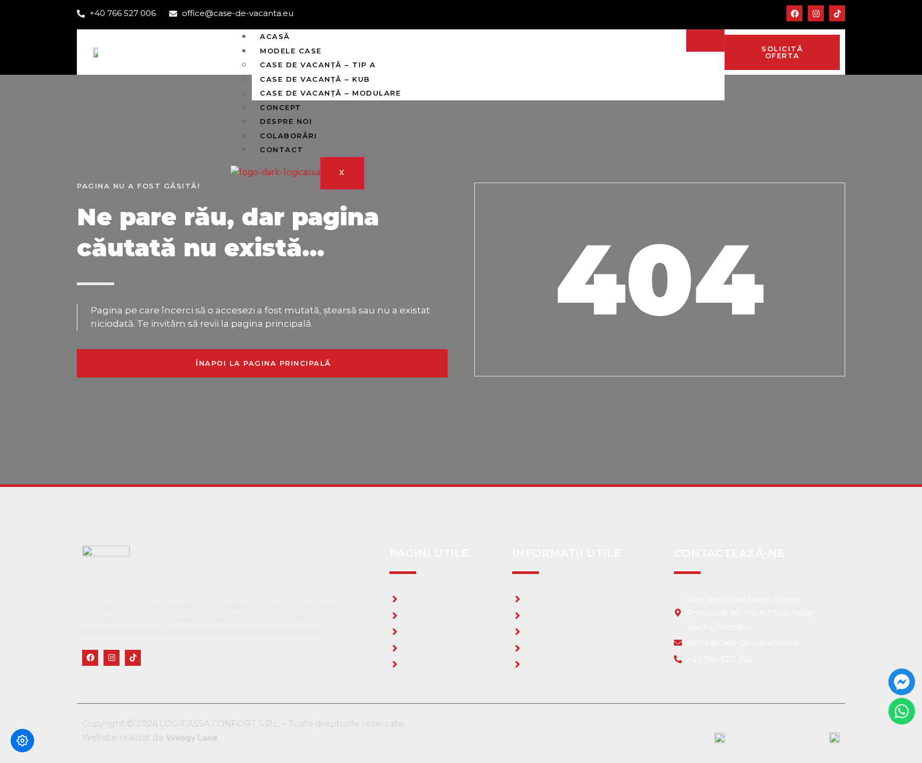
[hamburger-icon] (705, 40)
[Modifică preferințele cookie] (22, 740)
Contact (282, 149)
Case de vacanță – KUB (315, 79)
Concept (280, 107)
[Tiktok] (837, 13)
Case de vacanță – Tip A (318, 64)
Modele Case (291, 50)
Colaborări (288, 135)
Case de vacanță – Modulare (330, 93)
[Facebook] (794, 13)
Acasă (275, 36)
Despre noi (286, 121)
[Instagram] (816, 13)
